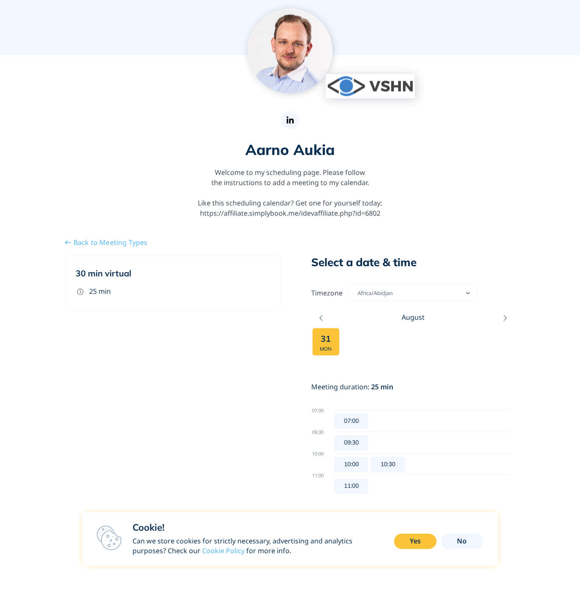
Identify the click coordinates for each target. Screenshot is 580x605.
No (462, 541)
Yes (415, 541)
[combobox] (358, 293)
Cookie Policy (223, 550)
